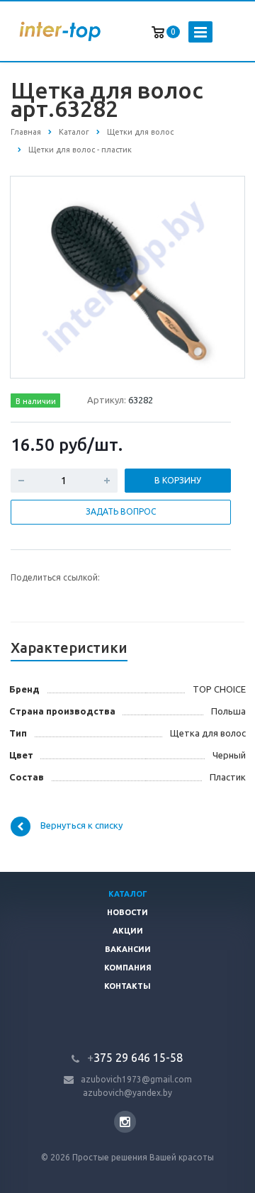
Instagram (125, 1122)
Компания (128, 967)
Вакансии (128, 949)
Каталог (127, 894)
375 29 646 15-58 (135, 1057)
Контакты (127, 986)
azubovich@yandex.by (127, 1092)
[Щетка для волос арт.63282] (127, 276)
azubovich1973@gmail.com (136, 1079)
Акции (128, 930)
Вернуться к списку (81, 825)
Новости (127, 912)
